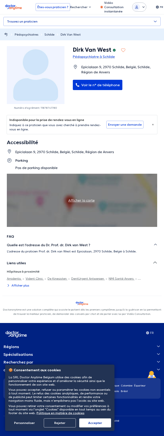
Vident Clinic (35, 279)
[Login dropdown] (139, 7)
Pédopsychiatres (26, 34)
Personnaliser (24, 423)
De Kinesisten (57, 279)
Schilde (49, 34)
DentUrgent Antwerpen (88, 279)
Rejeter (59, 423)
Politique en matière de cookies (60, 413)
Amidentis (14, 279)
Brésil (124, 391)
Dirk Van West (70, 34)
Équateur (140, 385)
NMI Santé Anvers (122, 279)
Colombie (126, 385)
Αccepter (95, 423)
